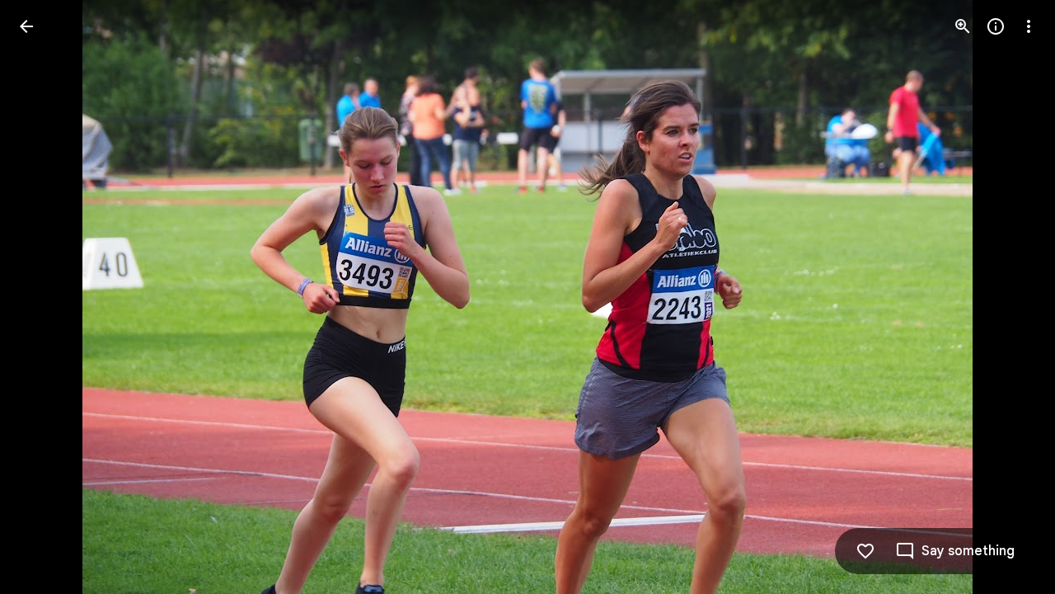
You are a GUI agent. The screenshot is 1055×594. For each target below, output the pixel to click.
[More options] (1028, 26)
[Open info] (995, 26)
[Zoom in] (962, 26)
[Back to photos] (26, 26)
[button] (46, 297)
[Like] (865, 551)
